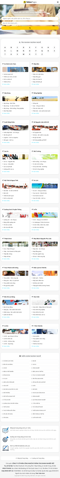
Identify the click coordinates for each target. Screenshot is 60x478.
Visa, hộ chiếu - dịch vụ (39, 198)
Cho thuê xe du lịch (38, 195)
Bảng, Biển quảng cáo (9, 222)
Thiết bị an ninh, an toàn (10, 76)
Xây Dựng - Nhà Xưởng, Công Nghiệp (14, 108)
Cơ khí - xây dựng (8, 343)
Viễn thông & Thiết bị (38, 414)
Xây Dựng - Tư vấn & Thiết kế (11, 106)
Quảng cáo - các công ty (10, 219)
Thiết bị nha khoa (37, 343)
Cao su (6, 151)
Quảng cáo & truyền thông (12, 209)
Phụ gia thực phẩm (9, 285)
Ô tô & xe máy (6, 399)
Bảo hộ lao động (9, 297)
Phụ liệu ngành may (38, 254)
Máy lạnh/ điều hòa (38, 280)
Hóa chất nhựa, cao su (39, 314)
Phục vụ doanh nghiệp (39, 375)
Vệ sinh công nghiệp (38, 169)
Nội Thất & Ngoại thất (11, 180)
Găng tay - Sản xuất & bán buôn (12, 309)
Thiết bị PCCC (7, 82)
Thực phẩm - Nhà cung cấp (11, 278)
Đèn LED (6, 193)
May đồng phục (37, 251)
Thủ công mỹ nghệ (38, 407)
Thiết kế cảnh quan (9, 195)
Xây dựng (7, 93)
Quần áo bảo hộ (8, 314)
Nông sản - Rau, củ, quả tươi (11, 280)
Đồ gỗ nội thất (37, 137)
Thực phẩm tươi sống (9, 283)
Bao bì (34, 361)
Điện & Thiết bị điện (8, 371)
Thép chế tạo (7, 256)
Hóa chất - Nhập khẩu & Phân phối (42, 307)
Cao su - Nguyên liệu (9, 161)
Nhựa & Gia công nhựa (39, 392)
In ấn (35, 209)
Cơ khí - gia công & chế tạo (11, 336)
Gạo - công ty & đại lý (39, 106)
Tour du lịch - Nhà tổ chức (40, 193)
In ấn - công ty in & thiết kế (40, 219)
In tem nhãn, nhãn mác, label (41, 225)
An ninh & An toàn (10, 64)
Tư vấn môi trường (38, 164)
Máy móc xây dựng (38, 74)
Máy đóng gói (36, 76)
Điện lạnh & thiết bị (40, 268)
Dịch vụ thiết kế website (20, 446)
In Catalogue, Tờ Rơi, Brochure (41, 222)
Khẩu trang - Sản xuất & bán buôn (13, 312)
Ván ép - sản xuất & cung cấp (41, 135)
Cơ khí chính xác (8, 338)
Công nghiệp (36, 368)
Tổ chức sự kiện (8, 225)
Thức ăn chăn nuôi (38, 108)
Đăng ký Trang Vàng (23, 458)
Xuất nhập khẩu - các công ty (11, 132)
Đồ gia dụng (6, 375)
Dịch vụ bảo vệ (8, 79)
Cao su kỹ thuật (8, 166)
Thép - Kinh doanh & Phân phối (12, 251)
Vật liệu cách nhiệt (38, 283)
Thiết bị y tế (36, 341)
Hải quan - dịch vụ (8, 140)
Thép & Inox (8, 238)
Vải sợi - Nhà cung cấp (39, 256)
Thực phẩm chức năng (39, 338)
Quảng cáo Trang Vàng (38, 458)
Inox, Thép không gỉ (9, 249)
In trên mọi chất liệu (38, 227)
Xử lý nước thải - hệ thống (40, 166)
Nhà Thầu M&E (8, 111)
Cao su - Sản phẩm (9, 164)
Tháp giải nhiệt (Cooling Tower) (41, 285)
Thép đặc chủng (8, 254)
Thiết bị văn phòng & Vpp (39, 410)
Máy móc (36, 64)
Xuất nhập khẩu (9, 122)
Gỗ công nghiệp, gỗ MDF (39, 140)
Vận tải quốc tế (8, 135)
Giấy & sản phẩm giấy (8, 382)
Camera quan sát (8, 74)
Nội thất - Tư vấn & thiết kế (11, 190)
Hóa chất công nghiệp (39, 309)
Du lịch (36, 180)
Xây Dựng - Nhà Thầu (9, 103)
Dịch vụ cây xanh (8, 198)
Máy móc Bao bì (37, 79)
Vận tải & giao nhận (38, 378)
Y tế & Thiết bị (38, 326)
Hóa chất (36, 297)
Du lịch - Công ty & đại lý (39, 190)
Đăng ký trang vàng (20, 428)
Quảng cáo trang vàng (20, 437)
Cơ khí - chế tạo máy (9, 341)
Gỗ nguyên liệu (37, 132)
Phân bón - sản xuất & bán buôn (41, 111)
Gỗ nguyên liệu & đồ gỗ (41, 122)
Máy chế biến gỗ (37, 82)
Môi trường (37, 151)
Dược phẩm (36, 336)
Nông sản (35, 103)
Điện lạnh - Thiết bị (38, 278)
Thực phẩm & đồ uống (11, 268)
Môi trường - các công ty (39, 161)
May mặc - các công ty (39, 249)
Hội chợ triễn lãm (8, 227)
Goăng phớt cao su (9, 169)
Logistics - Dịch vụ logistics (11, 137)
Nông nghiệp (38, 93)
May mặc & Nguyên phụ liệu (42, 238)
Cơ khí (6, 326)
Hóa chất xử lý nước (38, 312)
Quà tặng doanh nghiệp (39, 399)
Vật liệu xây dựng (8, 414)
